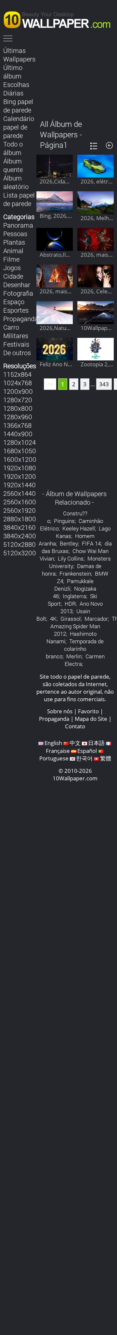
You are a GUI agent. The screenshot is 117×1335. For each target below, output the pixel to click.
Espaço (13, 301)
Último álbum (12, 71)
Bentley (69, 543)
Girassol (70, 618)
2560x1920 (19, 510)
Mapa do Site (91, 718)
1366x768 (17, 425)
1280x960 (17, 416)
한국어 (84, 758)
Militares (15, 335)
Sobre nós (59, 711)
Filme (11, 259)
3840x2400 (19, 535)
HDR (70, 603)
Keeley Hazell (78, 528)
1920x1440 (19, 484)
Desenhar (16, 284)
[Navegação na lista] (94, 146)
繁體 (105, 758)
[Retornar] (109, 145)
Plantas (14, 242)
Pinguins (64, 521)
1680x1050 (19, 450)
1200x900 (18, 391)
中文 (75, 743)
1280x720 (17, 399)
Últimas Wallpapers (19, 54)
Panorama (18, 225)
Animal (13, 250)
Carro (11, 327)
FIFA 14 (91, 543)
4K (53, 618)
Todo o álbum (13, 148)
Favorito (88, 711)
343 (104, 384)
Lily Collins (71, 558)
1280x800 (17, 408)
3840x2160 (19, 527)
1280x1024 (19, 442)
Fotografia (18, 293)
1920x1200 (19, 476)
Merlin (74, 656)
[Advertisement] (75, 78)
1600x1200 (19, 459)
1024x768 (17, 382)
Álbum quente (13, 165)
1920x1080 (19, 467)
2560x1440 (19, 493)
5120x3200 (19, 552)
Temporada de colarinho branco (75, 648)
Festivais (16, 344)
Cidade (13, 276)
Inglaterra (74, 596)
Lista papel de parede (19, 199)
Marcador (96, 618)
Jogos (12, 267)
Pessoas (15, 233)
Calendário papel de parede (18, 127)
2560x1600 (19, 501)
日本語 (96, 743)
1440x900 (17, 433)
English (53, 743)
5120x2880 (19, 544)
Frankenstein (75, 573)
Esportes (16, 310)
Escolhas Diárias (16, 88)
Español (87, 750)
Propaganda (20, 318)
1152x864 (17, 374)
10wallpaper (60, 18)
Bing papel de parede (18, 105)
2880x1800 (19, 518)
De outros (17, 352)
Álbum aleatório (16, 182)
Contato (75, 726)
